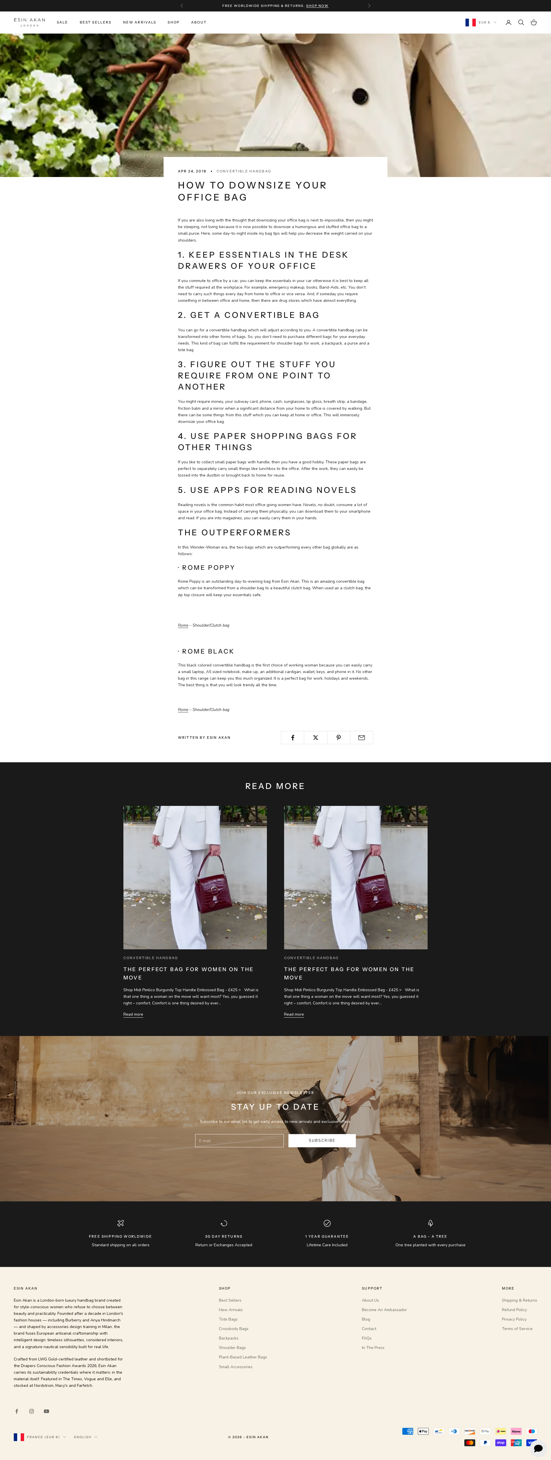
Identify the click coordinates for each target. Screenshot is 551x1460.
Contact (369, 1328)
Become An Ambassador (384, 1310)
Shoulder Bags (232, 1347)
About (199, 22)
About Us (370, 1300)
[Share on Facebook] (292, 737)
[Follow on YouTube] (46, 1411)
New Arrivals (139, 22)
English (83, 1437)
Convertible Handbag (244, 171)
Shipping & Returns (519, 1300)
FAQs (367, 1338)
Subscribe (322, 1140)
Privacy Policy (514, 1319)
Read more (133, 1014)
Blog (366, 1319)
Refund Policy (514, 1310)
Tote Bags (228, 1319)
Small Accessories (236, 1367)
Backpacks (228, 1338)
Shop (174, 22)
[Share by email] (361, 737)
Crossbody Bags (234, 1328)
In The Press (373, 1347)
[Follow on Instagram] (31, 1411)
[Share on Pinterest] (338, 737)
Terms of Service (517, 1328)
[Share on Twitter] (315, 737)
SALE (62, 22)
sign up (310, 6)
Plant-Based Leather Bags (243, 1357)
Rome (183, 625)
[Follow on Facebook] (17, 1411)
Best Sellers (96, 22)
